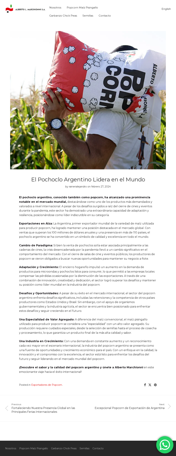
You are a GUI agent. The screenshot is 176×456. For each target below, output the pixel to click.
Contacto (105, 15)
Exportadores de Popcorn (46, 384)
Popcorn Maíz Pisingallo (82, 7)
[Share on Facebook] (145, 385)
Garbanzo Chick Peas (63, 15)
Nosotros (55, 7)
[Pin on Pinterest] (155, 385)
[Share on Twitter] (149, 385)
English (166, 9)
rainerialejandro (78, 186)
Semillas (87, 15)
